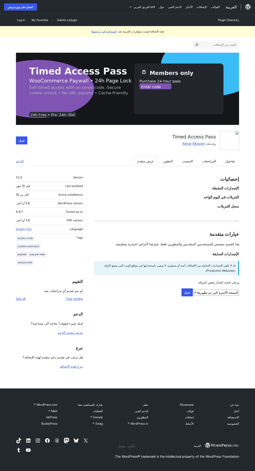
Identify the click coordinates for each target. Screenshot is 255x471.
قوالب (190, 411)
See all (21, 299)
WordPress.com (45, 404)
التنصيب (187, 161)
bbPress (51, 417)
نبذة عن (234, 404)
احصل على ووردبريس (20, 7)
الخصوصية (233, 423)
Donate (96, 417)
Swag (97, 423)
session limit (25, 262)
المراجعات (209, 161)
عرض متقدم (145, 161)
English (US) (24, 229)
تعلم (145, 404)
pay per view (37, 254)
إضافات (189, 417)
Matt (52, 411)
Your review (74, 299)
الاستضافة (233, 417)
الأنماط (189, 423)
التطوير (168, 161)
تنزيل (22, 140)
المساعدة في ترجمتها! (104, 31)
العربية (197, 445)
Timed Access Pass (194, 137)
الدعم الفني (141, 411)
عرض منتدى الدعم (70, 333)
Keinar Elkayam (193, 144)
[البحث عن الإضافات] (197, 45)
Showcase (187, 404)
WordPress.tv (137, 423)
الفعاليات (98, 411)
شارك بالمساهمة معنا (90, 404)
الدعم (20, 161)
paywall (22, 254)
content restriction (28, 246)
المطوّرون (142, 417)
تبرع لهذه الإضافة (71, 366)
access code (25, 238)
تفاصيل (230, 161)
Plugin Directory (228, 20)
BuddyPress (49, 423)
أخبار (236, 411)
